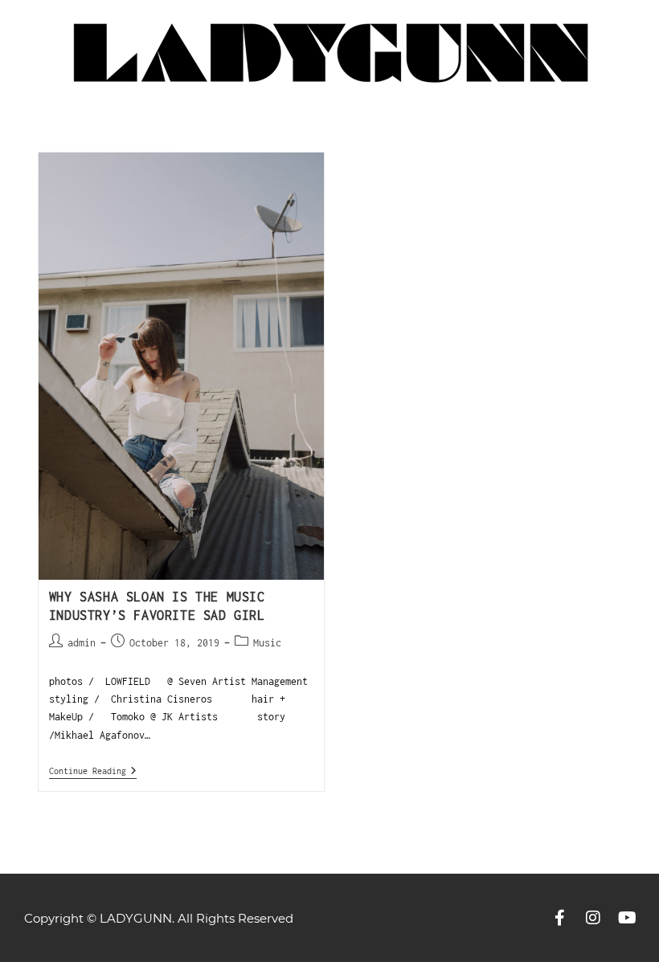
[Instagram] (593, 918)
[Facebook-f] (559, 918)
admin (82, 643)
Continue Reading (93, 770)
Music (267, 643)
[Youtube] (627, 918)
